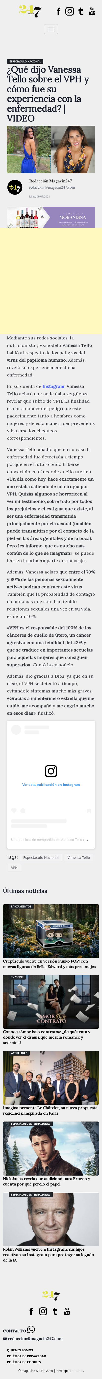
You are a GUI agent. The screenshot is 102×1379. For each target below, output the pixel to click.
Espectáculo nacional (25, 61)
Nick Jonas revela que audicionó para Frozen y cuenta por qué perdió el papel (46, 1181)
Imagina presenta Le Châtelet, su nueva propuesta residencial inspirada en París (50, 1110)
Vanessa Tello (79, 857)
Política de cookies (24, 1362)
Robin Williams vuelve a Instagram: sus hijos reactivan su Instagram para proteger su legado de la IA (48, 1254)
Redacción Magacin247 (50, 181)
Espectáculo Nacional (41, 857)
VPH (14, 867)
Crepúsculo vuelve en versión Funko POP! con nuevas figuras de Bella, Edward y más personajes (49, 964)
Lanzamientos (21, 906)
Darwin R (77, 1371)
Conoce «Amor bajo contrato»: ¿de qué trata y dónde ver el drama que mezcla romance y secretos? (46, 1037)
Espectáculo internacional (30, 1123)
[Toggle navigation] (51, 29)
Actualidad (19, 1053)
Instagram (53, 386)
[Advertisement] (51, 281)
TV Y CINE (17, 977)
